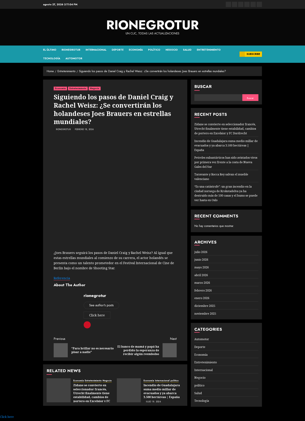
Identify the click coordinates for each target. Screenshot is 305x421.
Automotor (73, 58)
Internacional (96, 50)
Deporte (118, 50)
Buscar (203, 86)
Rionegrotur (71, 50)
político (154, 50)
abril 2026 (201, 275)
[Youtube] (253, 4)
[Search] (235, 54)
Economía (136, 50)
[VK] (247, 4)
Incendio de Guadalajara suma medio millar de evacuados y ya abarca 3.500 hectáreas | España (161, 391)
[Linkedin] (240, 4)
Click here (97, 315)
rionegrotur (152, 25)
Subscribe (253, 54)
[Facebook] (228, 4)
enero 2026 (201, 298)
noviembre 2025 (205, 313)
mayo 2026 (201, 267)
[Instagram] (259, 4)
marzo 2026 (202, 283)
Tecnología (51, 58)
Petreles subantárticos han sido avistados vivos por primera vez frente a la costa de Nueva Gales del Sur (225, 162)
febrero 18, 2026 (84, 129)
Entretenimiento (209, 50)
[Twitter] (234, 4)
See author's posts (101, 305)
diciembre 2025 (204, 306)
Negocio (172, 50)
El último (49, 50)
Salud (187, 50)
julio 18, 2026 (153, 401)
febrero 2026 (203, 290)
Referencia (62, 278)
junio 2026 (201, 259)
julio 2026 (200, 252)
